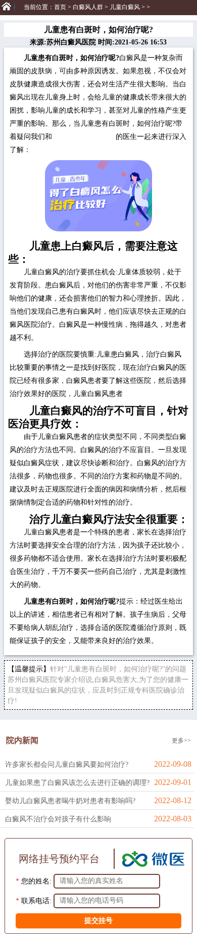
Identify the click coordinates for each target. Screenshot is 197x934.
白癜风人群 (88, 7)
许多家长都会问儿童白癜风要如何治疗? (66, 764)
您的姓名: (36, 880)
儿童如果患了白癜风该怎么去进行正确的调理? (77, 782)
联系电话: (36, 900)
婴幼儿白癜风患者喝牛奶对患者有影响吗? (70, 801)
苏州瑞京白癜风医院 (84, 136)
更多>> (181, 740)
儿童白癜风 (125, 7)
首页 (60, 7)
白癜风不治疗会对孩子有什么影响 (58, 819)
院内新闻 (22, 740)
